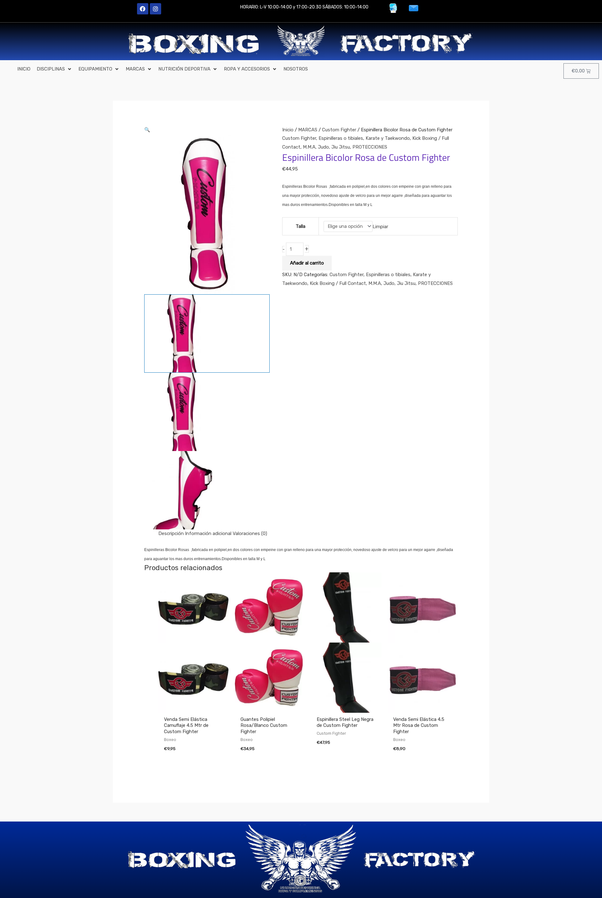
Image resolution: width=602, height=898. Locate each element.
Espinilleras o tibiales (341, 138)
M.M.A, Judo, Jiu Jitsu (326, 147)
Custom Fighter (339, 130)
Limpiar (380, 226)
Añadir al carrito (307, 263)
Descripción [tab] (171, 533)
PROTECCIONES (369, 147)
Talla (300, 226)
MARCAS (307, 130)
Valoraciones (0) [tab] (250, 533)
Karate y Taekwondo (388, 138)
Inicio (287, 130)
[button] (54, 69)
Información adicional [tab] (208, 533)
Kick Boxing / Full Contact (338, 283)
